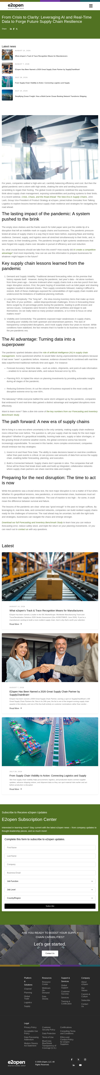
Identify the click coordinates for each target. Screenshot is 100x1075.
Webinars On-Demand (46, 990)
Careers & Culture (85, 995)
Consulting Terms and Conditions (67, 1032)
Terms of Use (48, 1037)
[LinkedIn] (11, 29)
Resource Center (46, 983)
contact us (23, 529)
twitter (78, 1059)
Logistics (28, 1002)
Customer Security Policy (48, 1028)
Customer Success (65, 992)
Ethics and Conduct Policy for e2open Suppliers (66, 1040)
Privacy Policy (30, 1027)
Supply (27, 1006)
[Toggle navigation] (91, 6)
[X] (16, 29)
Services (65, 998)
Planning (28, 993)
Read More (14, 624)
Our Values (84, 989)
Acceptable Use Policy (31, 1032)
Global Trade (27, 997)
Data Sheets (45, 997)
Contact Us (50, 953)
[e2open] (16, 6)
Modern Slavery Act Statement (31, 1044)
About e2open (84, 983)
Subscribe (50, 906)
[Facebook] (14, 29)
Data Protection (49, 1033)
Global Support (64, 986)
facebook (72, 1059)
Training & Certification (66, 1002)
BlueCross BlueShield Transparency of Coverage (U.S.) (49, 1044)
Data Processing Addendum (31, 1038)
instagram (85, 1059)
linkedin (74, 1065)
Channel (28, 989)
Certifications (66, 1027)
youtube (80, 1065)
